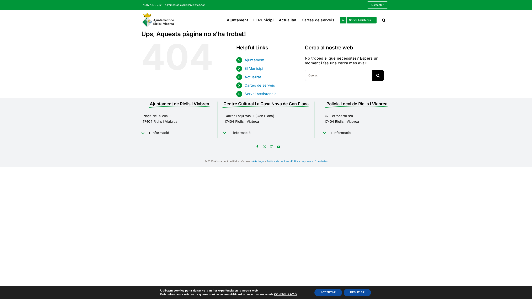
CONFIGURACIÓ (285, 294)
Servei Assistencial (261, 94)
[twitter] (264, 146)
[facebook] (257, 146)
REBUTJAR (357, 292)
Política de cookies (277, 161)
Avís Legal (258, 161)
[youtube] (278, 146)
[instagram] (271, 146)
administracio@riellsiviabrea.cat (185, 4)
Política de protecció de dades (309, 161)
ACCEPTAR (328, 292)
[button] (383, 20)
